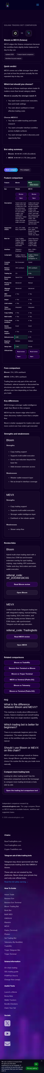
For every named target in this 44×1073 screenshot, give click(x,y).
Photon (7, 934)
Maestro (7, 922)
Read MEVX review (22, 637)
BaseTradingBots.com (12, 841)
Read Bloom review (22, 584)
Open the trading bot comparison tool (22, 790)
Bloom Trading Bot (11, 906)
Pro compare (24, 170)
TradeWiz (8, 946)
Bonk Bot (7, 910)
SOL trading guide (11, 972)
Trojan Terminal (10, 954)
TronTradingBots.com (12, 845)
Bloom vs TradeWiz (22, 662)
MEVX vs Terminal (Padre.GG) (22, 680)
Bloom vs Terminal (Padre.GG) (22, 691)
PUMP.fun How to (11, 976)
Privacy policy (32, 1068)
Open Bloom (22, 593)
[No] (41, 1061)
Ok (36, 1064)
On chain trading (10, 968)
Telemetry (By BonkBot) (13, 942)
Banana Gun (9, 898)
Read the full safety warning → (16, 882)
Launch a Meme (10, 992)
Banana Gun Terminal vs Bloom (22, 668)
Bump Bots (8, 996)
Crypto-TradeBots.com (13, 849)
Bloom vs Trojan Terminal (22, 674)
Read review (21, 351)
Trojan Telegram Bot (12, 950)
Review (21, 194)
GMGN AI (8, 918)
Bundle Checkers (11, 1004)
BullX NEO (8, 914)
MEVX (6, 926)
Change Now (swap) (12, 980)
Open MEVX (22, 645)
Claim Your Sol (10, 1008)
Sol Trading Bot (10, 938)
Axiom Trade (9, 895)
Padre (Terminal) (10, 930)
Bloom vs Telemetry (22, 685)
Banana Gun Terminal (12, 902)
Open (21, 198)
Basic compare (11, 170)
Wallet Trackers (10, 1000)
